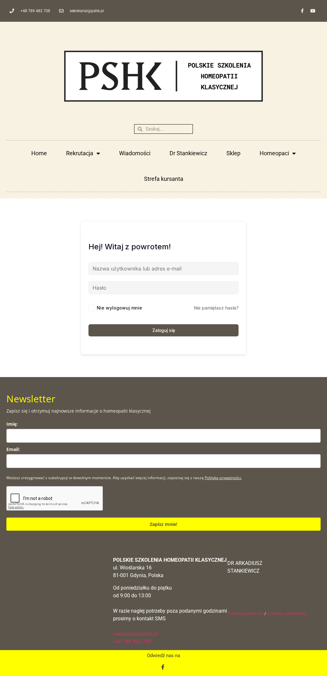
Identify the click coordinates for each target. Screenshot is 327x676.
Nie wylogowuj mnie (119, 307)
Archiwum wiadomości (287, 613)
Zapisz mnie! (163, 524)
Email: (13, 449)
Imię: (12, 424)
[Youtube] (312, 10)
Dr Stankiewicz (188, 153)
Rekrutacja (79, 153)
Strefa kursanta (163, 178)
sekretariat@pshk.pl (135, 634)
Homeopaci (274, 153)
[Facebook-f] (302, 10)
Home (39, 153)
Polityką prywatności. (223, 477)
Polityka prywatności (245, 613)
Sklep (233, 153)
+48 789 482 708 (132, 642)
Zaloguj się (163, 330)
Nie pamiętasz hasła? (216, 307)
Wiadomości (134, 153)
